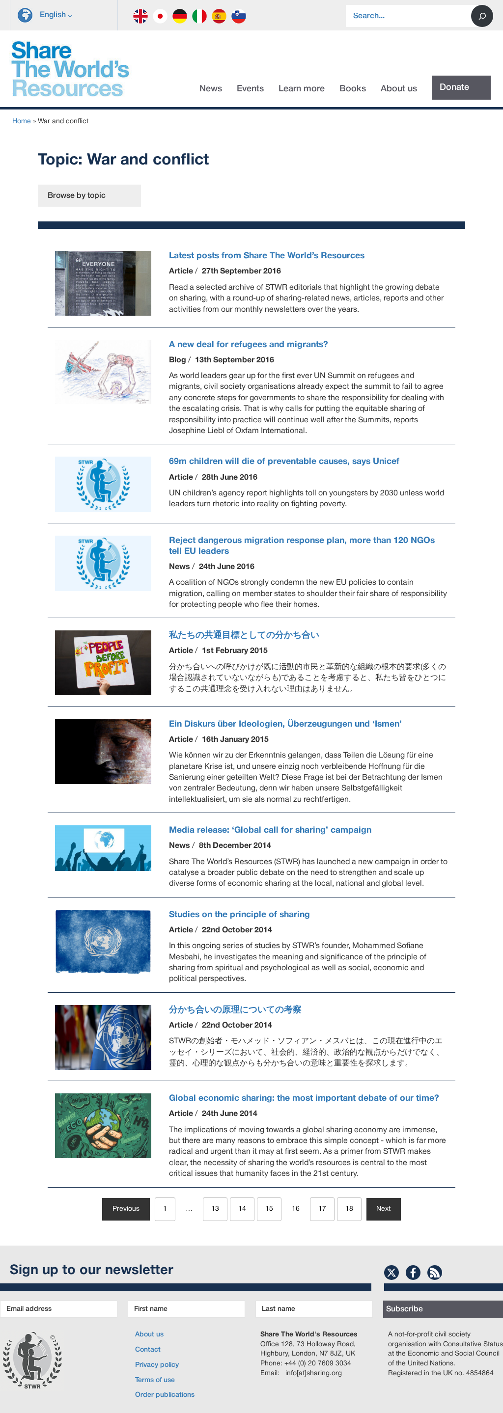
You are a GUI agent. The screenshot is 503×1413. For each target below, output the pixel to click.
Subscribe (404, 1309)
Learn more (302, 89)
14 (242, 1209)
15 (269, 1209)
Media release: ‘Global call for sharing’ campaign (270, 830)
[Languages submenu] (70, 15)
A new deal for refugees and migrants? (248, 345)
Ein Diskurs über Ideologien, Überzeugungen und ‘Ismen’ (285, 724)
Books (352, 89)
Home (21, 121)
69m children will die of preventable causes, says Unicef (284, 461)
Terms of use (155, 1380)
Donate (454, 87)
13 (215, 1209)
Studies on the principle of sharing (239, 915)
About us (399, 89)
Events (250, 89)
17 (322, 1209)
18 (349, 1209)
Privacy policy (157, 1365)
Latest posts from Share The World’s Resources (266, 256)
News (210, 89)
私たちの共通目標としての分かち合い (244, 635)
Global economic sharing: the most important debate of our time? (304, 1098)
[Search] (482, 16)
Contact (148, 1350)
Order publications (165, 1395)
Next (383, 1209)
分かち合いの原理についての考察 (235, 1010)
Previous (126, 1209)
